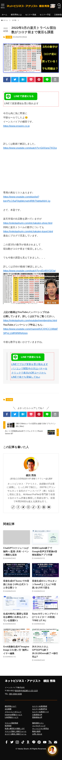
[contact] (55, 742)
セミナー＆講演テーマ (40, 712)
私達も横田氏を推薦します (15, 728)
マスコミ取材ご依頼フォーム (15, 731)
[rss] (50, 742)
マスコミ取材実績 (11, 723)
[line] (34, 742)
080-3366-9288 (15, 694)
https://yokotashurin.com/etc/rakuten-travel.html (28, 231)
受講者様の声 (37, 717)
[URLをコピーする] (55, 79)
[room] (39, 507)
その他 (8, 37)
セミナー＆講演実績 (39, 706)
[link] (13, 507)
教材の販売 (36, 731)
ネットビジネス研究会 (40, 728)
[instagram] (28, 507)
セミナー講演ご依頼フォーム (15, 734)
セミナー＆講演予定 (39, 709)
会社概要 (8, 709)
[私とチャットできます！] (52, 750)
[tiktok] (34, 507)
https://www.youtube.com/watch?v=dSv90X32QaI (29, 270)
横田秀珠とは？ (10, 706)
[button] (7, 79)
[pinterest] (44, 507)
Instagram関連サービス (13, 714)
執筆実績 (8, 726)
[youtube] (49, 507)
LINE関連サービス (11, 717)
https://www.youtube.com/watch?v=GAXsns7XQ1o (30, 148)
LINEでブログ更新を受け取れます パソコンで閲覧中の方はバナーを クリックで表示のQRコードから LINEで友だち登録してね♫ (29, 370)
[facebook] (18, 507)
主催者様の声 (37, 714)
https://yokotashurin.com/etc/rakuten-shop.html (27, 223)
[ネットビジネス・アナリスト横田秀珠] (31, 6)
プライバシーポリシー (13, 712)
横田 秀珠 (31, 475)
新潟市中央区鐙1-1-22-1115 (26, 691)
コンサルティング (38, 726)
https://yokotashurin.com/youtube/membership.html (30, 320)
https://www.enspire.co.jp (16, 126)
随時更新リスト (38, 723)
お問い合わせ (37, 734)
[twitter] (23, 507)
